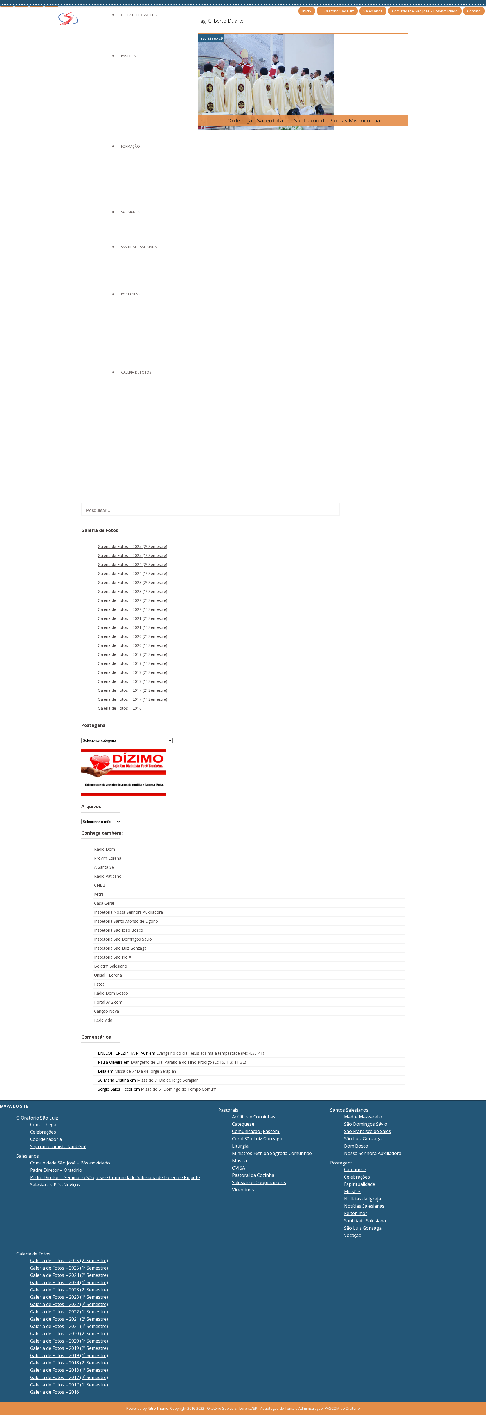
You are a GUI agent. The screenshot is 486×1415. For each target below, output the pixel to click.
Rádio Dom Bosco (111, 993)
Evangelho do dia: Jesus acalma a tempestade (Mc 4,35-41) (210, 1053)
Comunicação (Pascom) (256, 1131)
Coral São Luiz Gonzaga (257, 1139)
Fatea (99, 984)
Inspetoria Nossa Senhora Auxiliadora (128, 912)
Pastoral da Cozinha (253, 1175)
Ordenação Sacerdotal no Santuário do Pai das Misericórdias (305, 120)
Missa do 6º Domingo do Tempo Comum (179, 1089)
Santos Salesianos (349, 1110)
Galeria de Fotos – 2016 (119, 708)
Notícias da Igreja (362, 1199)
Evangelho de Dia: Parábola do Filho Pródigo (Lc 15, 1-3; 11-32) (188, 1062)
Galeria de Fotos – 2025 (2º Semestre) (132, 546)
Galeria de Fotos (136, 372)
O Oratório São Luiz (337, 10)
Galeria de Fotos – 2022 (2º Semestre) (132, 600)
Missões (352, 1191)
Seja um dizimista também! (58, 1146)
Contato (474, 10)
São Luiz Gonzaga (363, 1139)
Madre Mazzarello (363, 1117)
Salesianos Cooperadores (259, 1182)
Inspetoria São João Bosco (118, 930)
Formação (130, 146)
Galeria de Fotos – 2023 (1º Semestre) (132, 591)
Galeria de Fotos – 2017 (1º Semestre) (132, 699)
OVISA (238, 1168)
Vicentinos (243, 1190)
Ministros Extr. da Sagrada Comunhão (272, 1153)
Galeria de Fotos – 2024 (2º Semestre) (132, 564)
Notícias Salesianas (364, 1206)
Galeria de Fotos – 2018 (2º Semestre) (132, 672)
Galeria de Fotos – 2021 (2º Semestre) (132, 618)
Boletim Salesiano (110, 966)
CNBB (99, 885)
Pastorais (129, 56)
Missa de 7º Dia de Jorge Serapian (145, 1071)
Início (306, 10)
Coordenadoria (46, 1139)
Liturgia (240, 1146)
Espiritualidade (359, 1184)
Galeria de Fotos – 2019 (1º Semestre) (132, 663)
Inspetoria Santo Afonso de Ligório (126, 921)
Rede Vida (103, 1020)
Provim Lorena (107, 858)
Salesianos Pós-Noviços (55, 1185)
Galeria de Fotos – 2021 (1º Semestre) (132, 627)
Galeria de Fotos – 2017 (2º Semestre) (132, 690)
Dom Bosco (356, 1146)
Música (239, 1160)
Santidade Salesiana (139, 247)
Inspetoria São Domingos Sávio (123, 939)
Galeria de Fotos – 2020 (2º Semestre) (132, 636)
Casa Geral (104, 903)
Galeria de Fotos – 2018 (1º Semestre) (132, 681)
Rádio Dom (104, 849)
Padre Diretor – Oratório (56, 1170)
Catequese (243, 1124)
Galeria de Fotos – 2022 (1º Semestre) (132, 609)
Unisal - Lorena (108, 975)
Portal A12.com (108, 1002)
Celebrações (43, 1132)
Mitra (99, 894)
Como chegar (44, 1124)
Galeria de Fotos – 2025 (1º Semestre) (132, 555)
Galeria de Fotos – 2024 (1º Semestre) (132, 573)
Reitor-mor (355, 1213)
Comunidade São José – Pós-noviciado (425, 10)
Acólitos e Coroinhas (253, 1117)
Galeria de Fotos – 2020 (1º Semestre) (132, 645)
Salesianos (372, 10)
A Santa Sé (104, 867)
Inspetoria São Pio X (112, 957)
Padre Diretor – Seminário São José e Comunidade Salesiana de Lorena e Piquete (115, 1177)
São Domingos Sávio (365, 1124)
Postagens (130, 294)
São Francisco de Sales (367, 1131)
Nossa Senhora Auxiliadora (372, 1153)
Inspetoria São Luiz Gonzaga (120, 948)
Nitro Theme (158, 1408)
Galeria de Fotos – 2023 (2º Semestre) (132, 582)
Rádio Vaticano (108, 876)
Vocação (352, 1235)
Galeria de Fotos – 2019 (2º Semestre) (132, 654)
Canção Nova (106, 1011)
